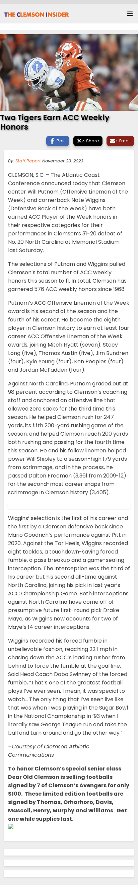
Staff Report (28, 161)
